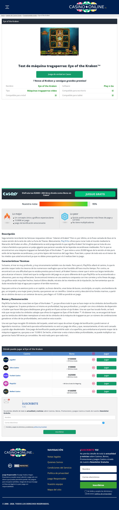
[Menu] (7, 7)
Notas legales (54, 456)
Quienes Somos (55, 462)
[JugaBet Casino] (6, 359)
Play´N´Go (65, 241)
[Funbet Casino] (6, 375)
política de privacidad (40, 427)
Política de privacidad (58, 473)
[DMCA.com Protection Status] (21, 465)
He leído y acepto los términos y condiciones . (26, 427)
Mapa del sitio (54, 489)
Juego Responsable (57, 478)
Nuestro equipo (55, 484)
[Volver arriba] (114, 506)
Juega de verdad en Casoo (59, 74)
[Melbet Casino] (6, 391)
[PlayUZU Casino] (6, 383)
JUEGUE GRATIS (95, 194)
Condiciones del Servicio (59, 467)
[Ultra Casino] (6, 367)
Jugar (106, 359)
